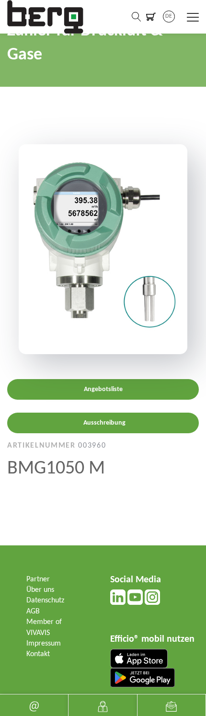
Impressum (43, 643)
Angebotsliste (103, 389)
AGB (33, 611)
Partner (38, 579)
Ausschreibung (104, 423)
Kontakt (38, 654)
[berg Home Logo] (45, 17)
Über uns (40, 590)
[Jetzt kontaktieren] (103, 705)
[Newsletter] (171, 705)
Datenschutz (45, 600)
